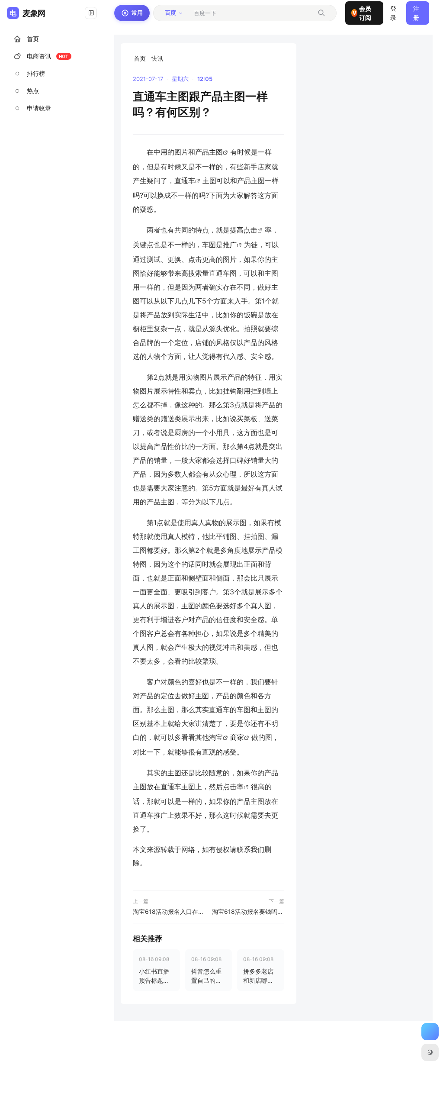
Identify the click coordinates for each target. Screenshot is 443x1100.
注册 (416, 13)
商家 (237, 737)
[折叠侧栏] (91, 13)
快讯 (157, 58)
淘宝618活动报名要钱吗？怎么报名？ (248, 911)
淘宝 (216, 737)
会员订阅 (362, 13)
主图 (216, 152)
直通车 (184, 180)
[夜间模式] (430, 1052)
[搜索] (321, 13)
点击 (250, 230)
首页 (140, 58)
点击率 (233, 786)
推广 (230, 244)
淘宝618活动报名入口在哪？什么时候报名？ (169, 911)
